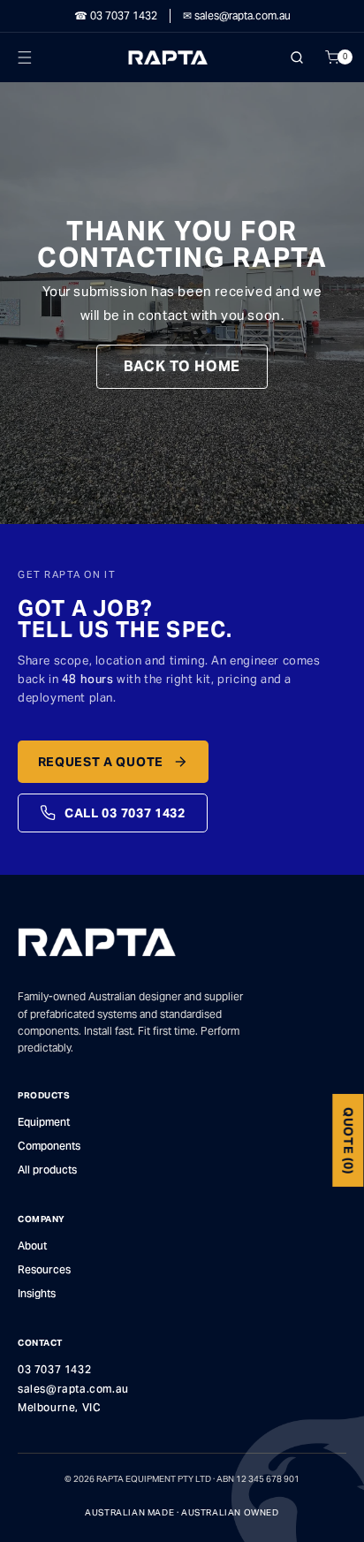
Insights (37, 1293)
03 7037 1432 (54, 1369)
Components (49, 1145)
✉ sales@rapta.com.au (237, 16)
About (32, 1245)
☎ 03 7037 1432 (115, 16)
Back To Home (182, 366)
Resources (44, 1269)
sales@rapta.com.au (73, 1388)
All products (47, 1169)
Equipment (44, 1121)
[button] (32, 57)
